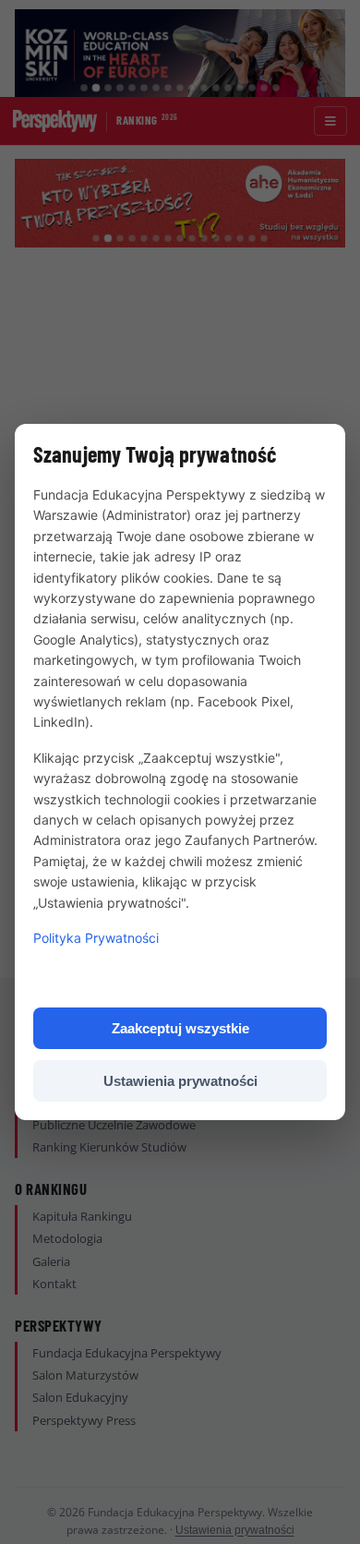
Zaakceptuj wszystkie (180, 1028)
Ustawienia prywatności (180, 1081)
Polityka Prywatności (96, 938)
